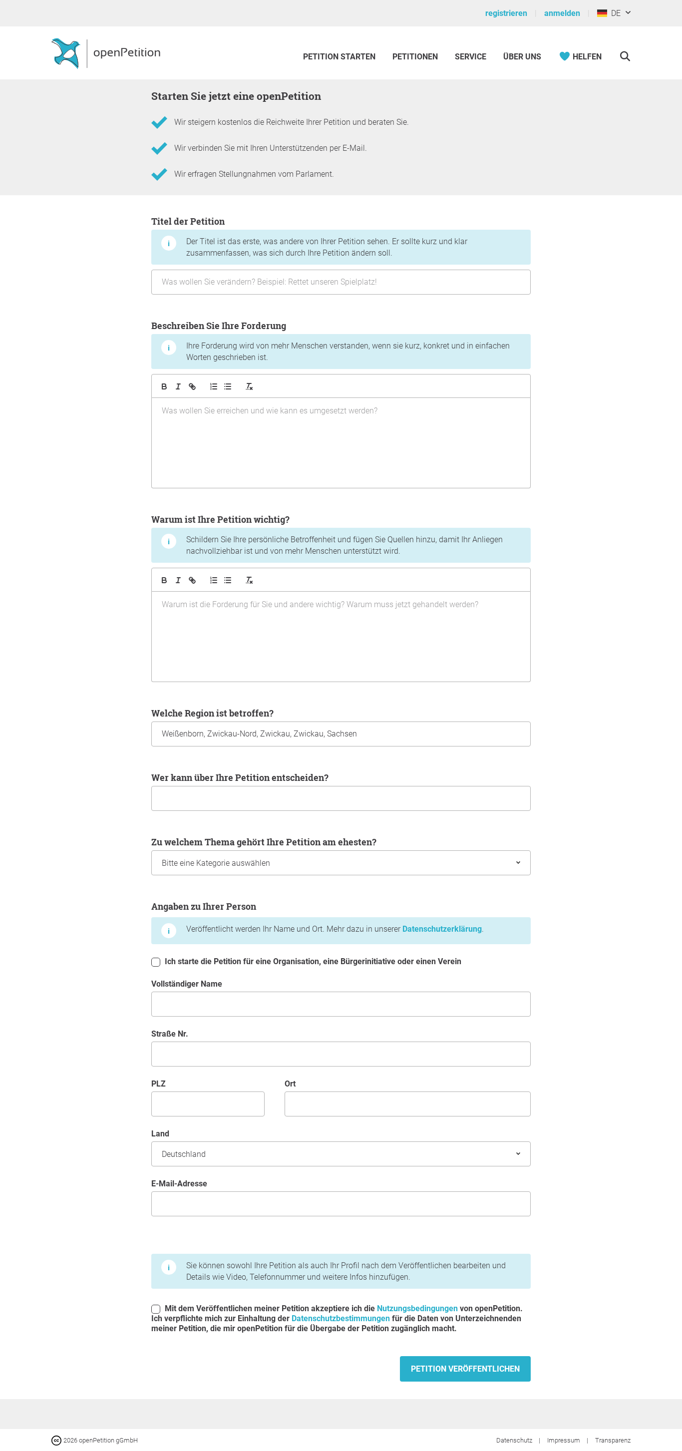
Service (470, 56)
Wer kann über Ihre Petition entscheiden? (240, 777)
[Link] (192, 386)
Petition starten (339, 56)
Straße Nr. (169, 1034)
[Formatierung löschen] (249, 386)
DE (614, 13)
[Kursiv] (178, 386)
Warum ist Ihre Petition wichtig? (327, 534)
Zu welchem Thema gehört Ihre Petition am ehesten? (263, 842)
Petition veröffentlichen (465, 1369)
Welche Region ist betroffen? (212, 713)
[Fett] (164, 386)
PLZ (158, 1083)
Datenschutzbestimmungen (341, 1318)
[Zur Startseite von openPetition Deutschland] (107, 52)
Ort (290, 1083)
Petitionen (416, 56)
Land (160, 1133)
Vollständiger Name (186, 984)
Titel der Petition (309, 236)
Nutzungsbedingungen (417, 1308)
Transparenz (613, 1440)
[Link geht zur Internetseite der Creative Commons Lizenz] (57, 1440)
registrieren (506, 13)
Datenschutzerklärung (442, 929)
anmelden (562, 13)
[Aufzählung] (214, 386)
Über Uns (522, 56)
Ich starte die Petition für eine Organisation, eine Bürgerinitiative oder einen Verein (312, 961)
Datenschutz (515, 1440)
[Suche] (625, 56)
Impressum (564, 1440)
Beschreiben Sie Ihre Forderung (330, 341)
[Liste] (228, 386)
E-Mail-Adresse (179, 1183)
